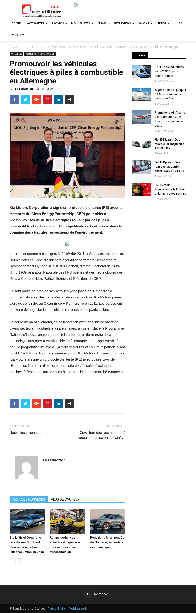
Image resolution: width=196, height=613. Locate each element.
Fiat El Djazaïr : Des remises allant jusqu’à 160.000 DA (169, 144)
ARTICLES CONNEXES (28, 499)
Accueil (17, 23)
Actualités (35, 23)
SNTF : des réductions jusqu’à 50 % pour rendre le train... (169, 71)
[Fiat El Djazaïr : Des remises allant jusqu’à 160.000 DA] (141, 144)
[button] (180, 23)
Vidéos (161, 23)
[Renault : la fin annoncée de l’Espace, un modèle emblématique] (107, 521)
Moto (16, 35)
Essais (102, 23)
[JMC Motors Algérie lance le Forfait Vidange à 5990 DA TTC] (141, 189)
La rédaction (24, 88)
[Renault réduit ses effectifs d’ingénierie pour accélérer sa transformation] (67, 521)
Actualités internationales (58, 47)
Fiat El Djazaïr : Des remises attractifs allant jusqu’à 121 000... (170, 167)
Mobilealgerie (78, 609)
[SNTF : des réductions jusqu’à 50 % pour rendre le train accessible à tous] (141, 71)
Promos (58, 23)
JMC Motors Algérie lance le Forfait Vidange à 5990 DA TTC (170, 189)
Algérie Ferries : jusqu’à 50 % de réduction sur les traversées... (170, 94)
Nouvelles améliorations (28, 433)
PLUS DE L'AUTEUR (65, 499)
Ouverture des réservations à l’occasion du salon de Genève (101, 435)
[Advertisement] (159, 235)
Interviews (122, 23)
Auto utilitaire (57, 609)
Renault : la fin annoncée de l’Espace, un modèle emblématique (107, 542)
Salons (143, 23)
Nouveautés (80, 23)
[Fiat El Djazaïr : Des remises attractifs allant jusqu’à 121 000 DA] (141, 167)
